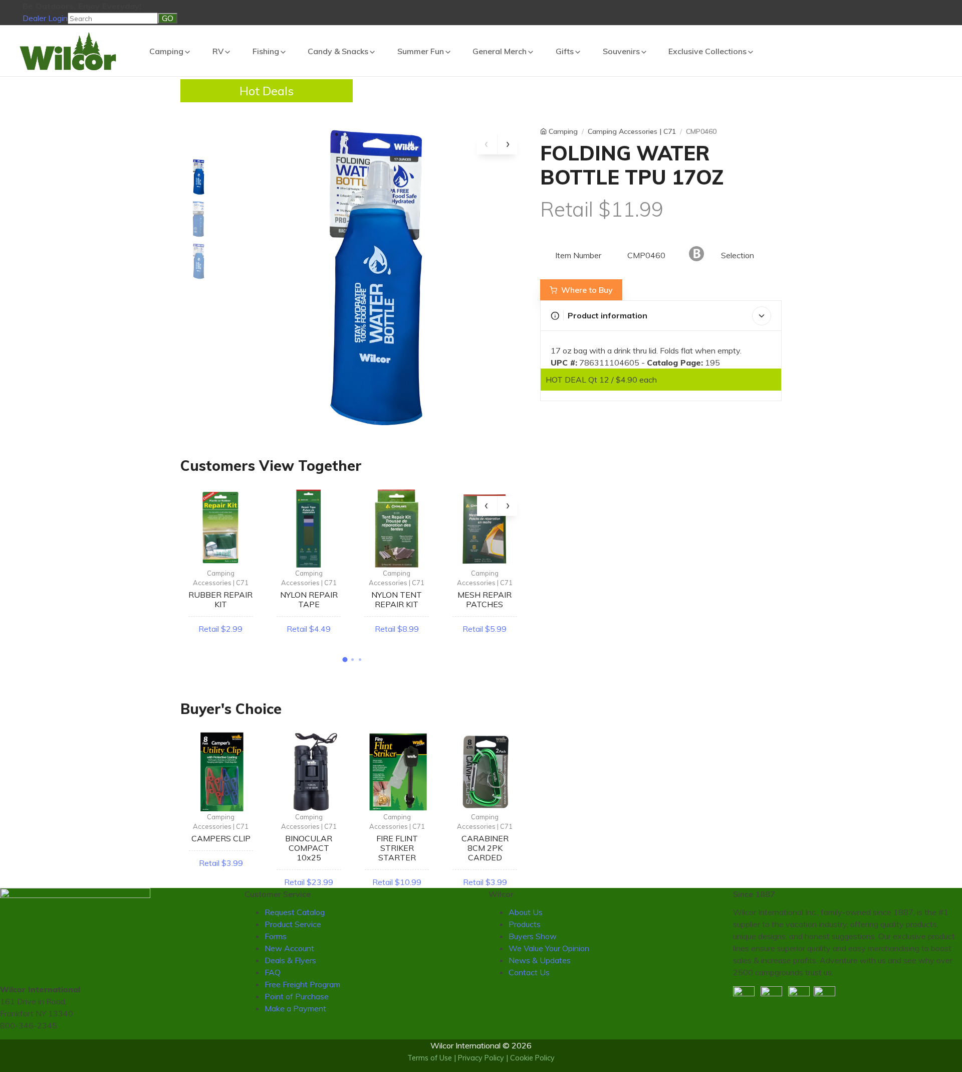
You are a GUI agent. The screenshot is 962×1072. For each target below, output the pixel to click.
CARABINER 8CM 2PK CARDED (485, 847)
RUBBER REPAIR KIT (220, 599)
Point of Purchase (297, 996)
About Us (526, 912)
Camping (166, 51)
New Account (289, 948)
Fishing (266, 51)
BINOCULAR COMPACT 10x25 (308, 847)
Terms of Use (429, 1057)
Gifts (565, 51)
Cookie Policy (532, 1057)
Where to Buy (587, 290)
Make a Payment (295, 1008)
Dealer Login (45, 18)
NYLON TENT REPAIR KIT (396, 599)
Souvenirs (621, 51)
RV (217, 51)
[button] (345, 659)
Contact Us (529, 972)
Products (525, 924)
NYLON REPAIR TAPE (309, 599)
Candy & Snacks (338, 51)
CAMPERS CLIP (221, 838)
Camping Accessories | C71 (221, 578)
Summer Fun (420, 51)
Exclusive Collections (707, 51)
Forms (276, 936)
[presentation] (487, 144)
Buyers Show (533, 936)
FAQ (273, 972)
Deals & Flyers (290, 960)
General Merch (499, 51)
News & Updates (540, 960)
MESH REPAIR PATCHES (484, 599)
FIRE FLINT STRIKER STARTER (397, 847)
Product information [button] (607, 315)
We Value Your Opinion (549, 948)
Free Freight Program (302, 984)
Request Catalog (295, 912)
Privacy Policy (481, 1057)
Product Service (293, 924)
